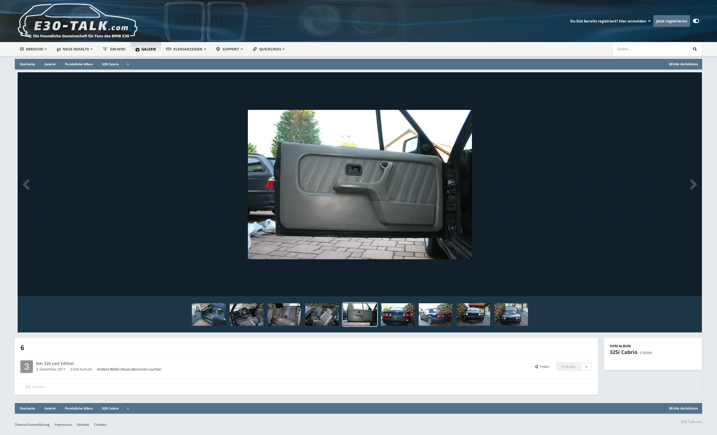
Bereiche (34, 49)
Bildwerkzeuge (677, 286)
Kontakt (83, 424)
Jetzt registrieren (671, 21)
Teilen (544, 366)
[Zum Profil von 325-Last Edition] (26, 366)
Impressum (63, 424)
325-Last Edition (59, 363)
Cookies (100, 424)
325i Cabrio (623, 352)
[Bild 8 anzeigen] (284, 314)
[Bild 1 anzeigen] (511, 314)
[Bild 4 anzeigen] (435, 314)
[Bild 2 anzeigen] (473, 314)
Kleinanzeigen (187, 49)
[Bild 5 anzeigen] (398, 314)
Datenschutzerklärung (32, 424)
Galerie (148, 49)
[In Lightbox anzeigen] (360, 184)
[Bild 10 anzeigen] (208, 314)
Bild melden (35, 386)
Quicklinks (270, 49)
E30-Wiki (117, 49)
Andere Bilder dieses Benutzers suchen (129, 369)
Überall (674, 49)
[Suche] (695, 49)
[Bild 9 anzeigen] (246, 314)
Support (230, 49)
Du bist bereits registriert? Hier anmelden (609, 21)
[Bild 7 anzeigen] (322, 314)
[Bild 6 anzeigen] (360, 314)
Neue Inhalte (75, 49)
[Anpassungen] (696, 21)
